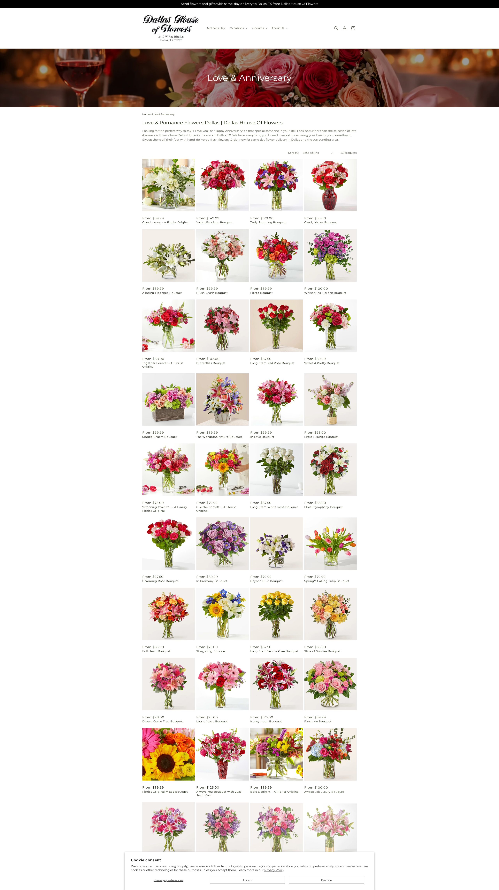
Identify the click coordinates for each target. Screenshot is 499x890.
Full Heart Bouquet (156, 651)
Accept (247, 880)
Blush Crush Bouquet (212, 293)
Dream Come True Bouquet (162, 721)
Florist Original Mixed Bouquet (165, 791)
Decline (326, 880)
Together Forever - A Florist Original (162, 364)
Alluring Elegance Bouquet (162, 293)
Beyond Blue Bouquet (266, 581)
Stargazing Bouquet (211, 651)
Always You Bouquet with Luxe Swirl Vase (219, 793)
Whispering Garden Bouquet (325, 293)
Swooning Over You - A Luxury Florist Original (164, 508)
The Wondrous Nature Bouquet (219, 437)
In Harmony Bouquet (211, 581)
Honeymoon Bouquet (266, 721)
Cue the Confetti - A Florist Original (216, 508)
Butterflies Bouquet (211, 363)
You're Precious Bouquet (214, 222)
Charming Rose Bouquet (160, 581)
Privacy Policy (274, 870)
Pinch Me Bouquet (318, 721)
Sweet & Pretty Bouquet (322, 363)
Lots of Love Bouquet (212, 721)
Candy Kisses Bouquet (320, 222)
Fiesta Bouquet (261, 293)
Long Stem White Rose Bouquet (274, 507)
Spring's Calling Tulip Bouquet (326, 581)
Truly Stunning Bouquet (268, 222)
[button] (238, 28)
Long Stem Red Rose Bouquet (272, 363)
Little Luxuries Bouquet (321, 437)
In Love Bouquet (262, 437)
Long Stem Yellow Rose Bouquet (274, 651)
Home (146, 114)
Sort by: (293, 153)
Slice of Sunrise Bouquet (322, 651)
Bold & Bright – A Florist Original (274, 791)
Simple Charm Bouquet (159, 437)
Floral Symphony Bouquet (323, 507)
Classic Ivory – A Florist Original (165, 222)
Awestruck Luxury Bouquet (324, 791)
